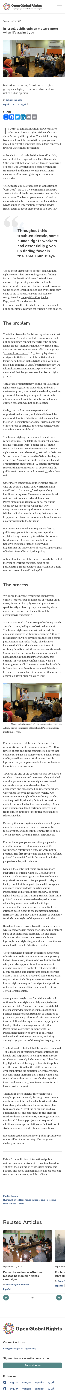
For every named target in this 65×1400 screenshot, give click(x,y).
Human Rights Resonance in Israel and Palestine (29, 1200)
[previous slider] (59, 1297)
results (12, 952)
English (13, 1382)
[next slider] (6, 1297)
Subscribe (31, 1365)
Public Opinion (11, 1196)
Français (26, 1382)
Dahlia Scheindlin (14, 100)
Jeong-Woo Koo (30, 297)
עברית (16, 104)
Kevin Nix (15, 301)
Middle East (9, 1204)
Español (7, 104)
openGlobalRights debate (22, 305)
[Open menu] (59, 7)
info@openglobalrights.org (19, 1348)
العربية (23, 104)
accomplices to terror (16, 353)
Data (21, 1204)
